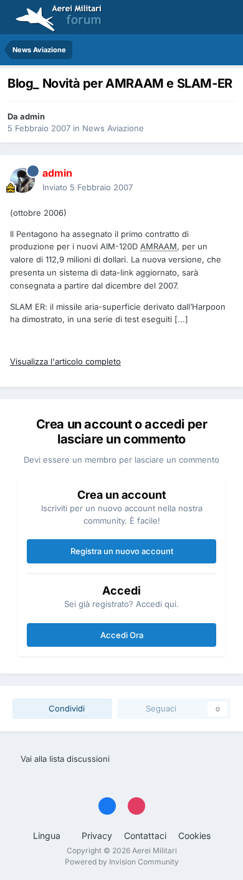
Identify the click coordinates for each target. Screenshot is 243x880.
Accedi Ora (121, 635)
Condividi (65, 708)
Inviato (87, 187)
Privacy (97, 835)
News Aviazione (113, 128)
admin (32, 116)
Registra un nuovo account (121, 551)
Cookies (194, 835)
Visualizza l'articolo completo (65, 361)
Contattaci (145, 835)
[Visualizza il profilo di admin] (22, 180)
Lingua (48, 835)
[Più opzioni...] (220, 180)
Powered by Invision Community (122, 861)
